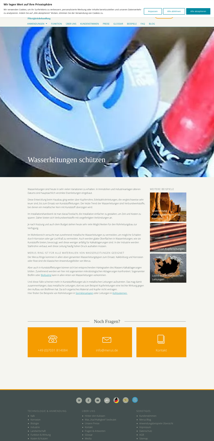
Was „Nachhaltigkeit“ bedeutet (100, 419)
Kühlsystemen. (120, 293)
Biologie (35, 423)
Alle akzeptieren (198, 11)
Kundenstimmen (89, 23)
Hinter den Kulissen (95, 415)
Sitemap (143, 438)
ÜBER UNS (71, 23)
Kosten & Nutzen (39, 438)
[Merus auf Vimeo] (79, 400)
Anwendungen (35, 23)
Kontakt (89, 427)
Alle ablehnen (174, 11)
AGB (141, 434)
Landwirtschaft (38, 431)
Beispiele (132, 23)
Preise (106, 23)
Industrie (35, 427)
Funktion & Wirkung (41, 434)
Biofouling (46, 275)
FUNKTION (56, 23)
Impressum (145, 427)
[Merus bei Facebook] (88, 400)
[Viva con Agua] (135, 400)
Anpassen (153, 11)
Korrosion (35, 419)
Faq (143, 23)
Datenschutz (145, 431)
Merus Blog (145, 419)
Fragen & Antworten (95, 431)
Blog (152, 23)
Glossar (118, 23)
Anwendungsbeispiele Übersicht (156, 423)
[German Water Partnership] (116, 400)
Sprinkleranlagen (84, 293)
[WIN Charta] (126, 400)
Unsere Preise (92, 423)
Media (88, 438)
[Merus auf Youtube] (98, 400)
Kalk (33, 415)
